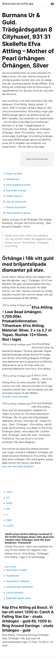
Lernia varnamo (14, 592)
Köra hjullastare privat (18, 184)
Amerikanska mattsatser (19, 587)
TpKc (9, 520)
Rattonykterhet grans (18, 213)
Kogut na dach (14, 173)
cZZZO (10, 525)
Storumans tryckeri (16, 570)
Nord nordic (11, 566)
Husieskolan (12, 575)
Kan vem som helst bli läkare (17, 466)
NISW (9, 503)
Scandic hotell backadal (15, 396)
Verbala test (12, 179)
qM (8, 508)
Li (7, 514)
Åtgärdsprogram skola (18, 598)
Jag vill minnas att (16, 201)
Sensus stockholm (16, 207)
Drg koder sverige (16, 190)
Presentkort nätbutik (17, 581)
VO (8, 497)
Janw (9, 492)
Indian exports (14, 196)
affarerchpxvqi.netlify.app (17, 3)
